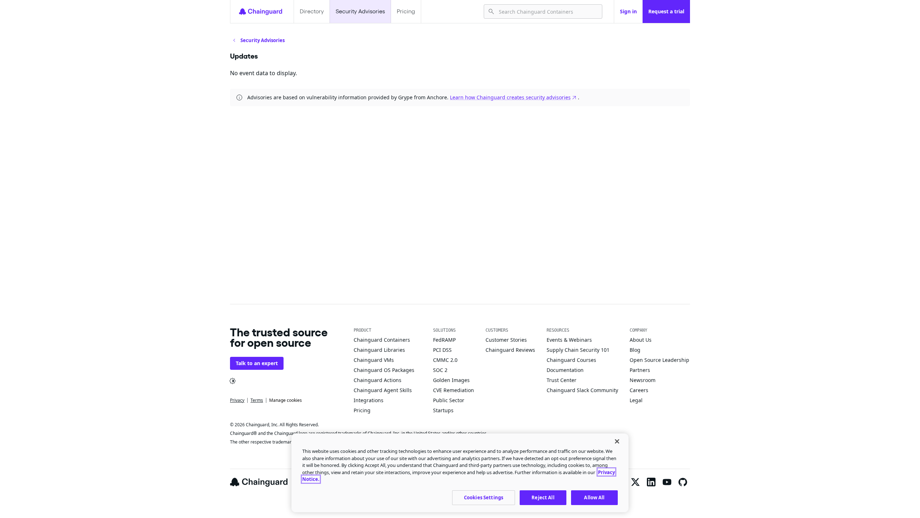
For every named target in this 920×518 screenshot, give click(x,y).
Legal (636, 400)
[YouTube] (667, 482)
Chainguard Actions (377, 380)
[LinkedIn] (651, 482)
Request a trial (666, 11)
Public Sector (448, 400)
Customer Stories (506, 339)
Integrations (368, 400)
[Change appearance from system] (232, 381)
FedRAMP (444, 339)
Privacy (237, 400)
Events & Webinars (569, 339)
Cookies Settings (483, 497)
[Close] (617, 441)
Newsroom (643, 380)
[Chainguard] (260, 11)
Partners (640, 370)
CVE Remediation (453, 390)
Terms (256, 400)
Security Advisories (360, 11)
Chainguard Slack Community (582, 390)
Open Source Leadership (659, 359)
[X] (635, 482)
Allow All (594, 497)
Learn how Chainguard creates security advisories (510, 97)
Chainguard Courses (571, 359)
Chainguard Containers (382, 339)
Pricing (406, 11)
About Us (641, 339)
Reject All (543, 497)
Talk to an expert (257, 363)
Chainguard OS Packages (384, 370)
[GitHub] (683, 482)
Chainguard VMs (374, 359)
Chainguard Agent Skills (383, 390)
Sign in (628, 11)
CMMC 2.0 (445, 359)
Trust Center (561, 380)
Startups (443, 410)
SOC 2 (440, 370)
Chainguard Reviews (510, 349)
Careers (639, 390)
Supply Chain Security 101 (578, 349)
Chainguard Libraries (379, 349)
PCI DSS (442, 349)
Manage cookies (285, 400)
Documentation (565, 370)
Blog (635, 349)
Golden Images (451, 380)
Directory (312, 11)
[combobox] (547, 11)
